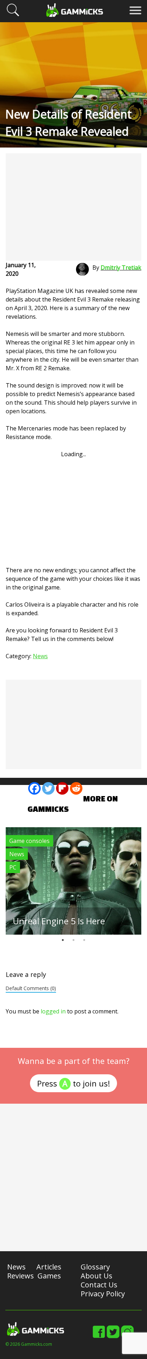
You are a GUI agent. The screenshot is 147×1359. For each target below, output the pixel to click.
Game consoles (29, 841)
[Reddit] (76, 788)
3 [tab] (84, 940)
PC (12, 867)
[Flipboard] (62, 788)
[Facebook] (34, 788)
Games (49, 1276)
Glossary (95, 1267)
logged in (53, 1011)
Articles (48, 1267)
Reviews (20, 1276)
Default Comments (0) (31, 988)
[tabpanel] (73, 881)
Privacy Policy (103, 1293)
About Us (96, 1276)
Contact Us (99, 1285)
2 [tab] (73, 940)
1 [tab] (62, 940)
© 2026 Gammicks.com (28, 1344)
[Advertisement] (73, 207)
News (40, 656)
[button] (13, 15)
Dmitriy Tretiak (121, 267)
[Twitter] (48, 788)
